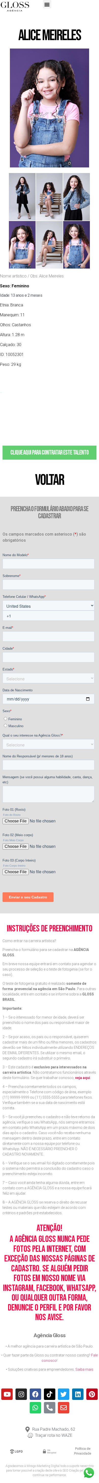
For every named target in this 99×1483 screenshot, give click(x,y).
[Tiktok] (49, 1394)
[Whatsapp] (35, 1407)
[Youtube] (7, 1394)
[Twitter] (63, 1394)
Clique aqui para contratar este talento (49, 453)
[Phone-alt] (49, 1407)
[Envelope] (63, 1407)
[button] (47, 4)
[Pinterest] (92, 1394)
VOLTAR (49, 480)
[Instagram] (21, 1394)
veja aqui (82, 1078)
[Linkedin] (78, 1394)
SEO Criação (70, 1470)
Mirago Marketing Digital (43, 1466)
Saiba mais (84, 1369)
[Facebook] (35, 1394)
